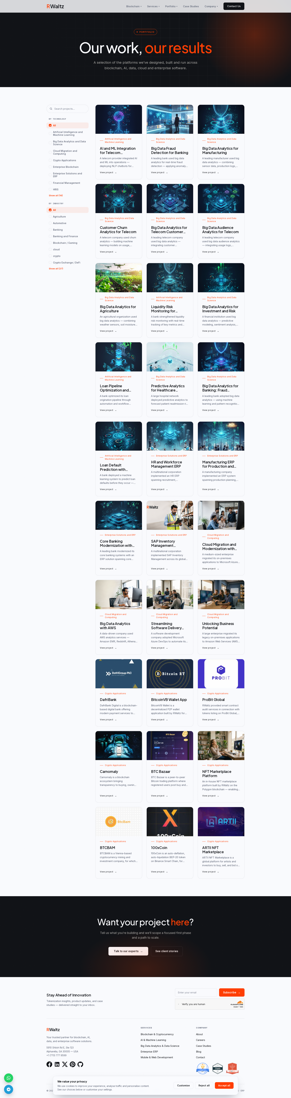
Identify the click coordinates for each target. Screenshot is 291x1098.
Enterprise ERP (149, 1051)
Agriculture (59, 216)
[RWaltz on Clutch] (217, 1068)
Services (153, 6)
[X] (65, 1064)
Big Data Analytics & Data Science (160, 1045)
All (54, 125)
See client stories (166, 951)
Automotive (59, 223)
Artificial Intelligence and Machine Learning (68, 133)
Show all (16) (56, 195)
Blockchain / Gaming (65, 242)
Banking (58, 229)
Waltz (55, 6)
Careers (200, 1040)
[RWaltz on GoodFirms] (202, 1068)
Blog (198, 1051)
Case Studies (191, 6)
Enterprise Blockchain (66, 166)
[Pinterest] (72, 1064)
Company (211, 6)
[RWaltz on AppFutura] (232, 1068)
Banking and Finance (65, 236)
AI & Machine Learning (153, 1040)
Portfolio (171, 6)
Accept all (224, 1085)
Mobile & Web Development (157, 1057)
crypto (56, 256)
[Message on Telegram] (8, 1089)
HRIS (55, 189)
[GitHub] (80, 1064)
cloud (56, 249)
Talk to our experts (128, 951)
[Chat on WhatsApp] (8, 1078)
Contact (200, 1057)
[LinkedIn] (57, 1064)
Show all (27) (56, 268)
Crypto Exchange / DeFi (66, 262)
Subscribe (231, 992)
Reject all (204, 1085)
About (199, 1034)
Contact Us (234, 6)
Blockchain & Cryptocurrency (157, 1034)
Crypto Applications (64, 160)
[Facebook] (49, 1064)
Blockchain (133, 6)
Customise (183, 1085)
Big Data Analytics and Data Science (69, 143)
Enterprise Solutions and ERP (67, 175)
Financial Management (66, 182)
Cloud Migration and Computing (65, 152)
